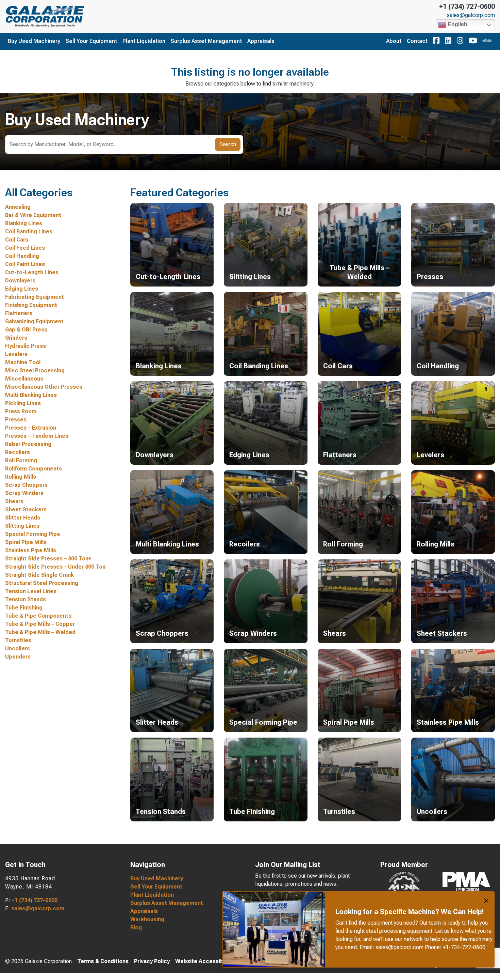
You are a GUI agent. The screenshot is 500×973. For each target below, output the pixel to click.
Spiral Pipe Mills (26, 542)
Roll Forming (21, 460)
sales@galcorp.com (471, 15)
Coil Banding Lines (28, 231)
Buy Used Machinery (34, 41)
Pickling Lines (23, 403)
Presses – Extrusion (30, 427)
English (456, 24)
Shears (14, 501)
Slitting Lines (22, 526)
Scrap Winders (24, 493)
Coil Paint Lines (25, 264)
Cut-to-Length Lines (32, 272)
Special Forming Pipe (32, 534)
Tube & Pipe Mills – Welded (40, 632)
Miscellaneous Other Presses (43, 387)
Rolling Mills (20, 477)
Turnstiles (18, 640)
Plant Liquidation (143, 41)
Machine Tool (22, 362)
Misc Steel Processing (35, 370)
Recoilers (17, 452)
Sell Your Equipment (91, 41)
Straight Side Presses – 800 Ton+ (48, 558)
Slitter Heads (22, 517)
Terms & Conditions (103, 961)
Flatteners (18, 313)
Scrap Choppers (26, 485)
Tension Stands (25, 599)
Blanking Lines (23, 223)
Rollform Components (33, 468)
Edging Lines (21, 288)
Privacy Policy (152, 961)
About (393, 41)
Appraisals (260, 41)
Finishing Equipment (31, 305)
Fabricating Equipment (34, 297)
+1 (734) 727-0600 (467, 6)
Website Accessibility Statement (219, 961)
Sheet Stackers (26, 509)
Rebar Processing (28, 444)
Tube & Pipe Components (38, 616)
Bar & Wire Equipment (33, 215)
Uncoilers (17, 648)
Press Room (20, 411)
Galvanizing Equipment (34, 321)
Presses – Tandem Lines (36, 436)
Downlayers (20, 280)
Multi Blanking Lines (31, 395)
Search (227, 144)
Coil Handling (22, 256)
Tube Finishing (24, 607)
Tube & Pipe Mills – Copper (40, 624)
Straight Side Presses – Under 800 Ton (55, 566)
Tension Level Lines (30, 591)
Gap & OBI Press (26, 329)
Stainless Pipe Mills (30, 550)
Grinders (16, 338)
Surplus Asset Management (206, 41)
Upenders (18, 656)
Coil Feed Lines (25, 248)
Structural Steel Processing (41, 583)
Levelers (16, 354)
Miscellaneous (24, 378)
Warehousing (147, 919)
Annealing (18, 207)
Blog (136, 927)
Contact (417, 41)
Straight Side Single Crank (39, 575)
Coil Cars (16, 239)
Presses (16, 419)
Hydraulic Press (25, 346)
